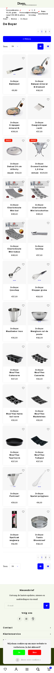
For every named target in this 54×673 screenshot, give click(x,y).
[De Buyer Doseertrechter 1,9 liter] (39, 148)
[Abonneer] (47, 606)
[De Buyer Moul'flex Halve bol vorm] (14, 396)
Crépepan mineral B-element (14, 127)
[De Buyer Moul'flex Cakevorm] (14, 355)
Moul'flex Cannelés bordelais (39, 374)
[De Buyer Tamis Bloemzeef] (39, 519)
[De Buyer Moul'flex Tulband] (39, 437)
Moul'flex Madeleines (39, 415)
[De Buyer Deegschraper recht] (39, 107)
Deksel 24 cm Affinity (14, 168)
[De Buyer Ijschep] (39, 231)
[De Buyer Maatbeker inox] (14, 313)
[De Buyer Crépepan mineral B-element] (14, 107)
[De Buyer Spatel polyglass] (39, 478)
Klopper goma (39, 290)
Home (5, 19)
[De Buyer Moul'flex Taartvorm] (14, 437)
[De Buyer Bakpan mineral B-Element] (39, 66)
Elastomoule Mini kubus (14, 250)
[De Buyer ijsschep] (14, 272)
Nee (35, 652)
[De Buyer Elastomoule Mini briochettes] (39, 190)
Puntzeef (14, 496)
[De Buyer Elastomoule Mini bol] (14, 190)
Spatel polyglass (39, 496)
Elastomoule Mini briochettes (39, 209)
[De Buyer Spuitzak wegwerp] (14, 519)
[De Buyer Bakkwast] (14, 66)
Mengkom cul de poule (39, 332)
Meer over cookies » (31, 660)
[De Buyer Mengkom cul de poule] (39, 313)
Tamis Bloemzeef (39, 539)
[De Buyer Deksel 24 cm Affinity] (14, 148)
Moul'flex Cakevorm (14, 374)
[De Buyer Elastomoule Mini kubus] (14, 231)
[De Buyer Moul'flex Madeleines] (39, 396)
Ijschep (39, 249)
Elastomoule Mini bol (14, 209)
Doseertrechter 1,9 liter (39, 168)
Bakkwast (14, 84)
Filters (28, 39)
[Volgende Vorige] (49, 32)
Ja (19, 652)
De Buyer (24, 19)
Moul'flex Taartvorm (14, 456)
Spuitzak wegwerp (14, 539)
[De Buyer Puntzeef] (14, 478)
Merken (14, 19)
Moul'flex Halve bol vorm (14, 415)
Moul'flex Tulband (39, 456)
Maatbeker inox (14, 331)
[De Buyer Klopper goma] (39, 272)
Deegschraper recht (39, 126)
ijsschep (14, 290)
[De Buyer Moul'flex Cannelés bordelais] (39, 355)
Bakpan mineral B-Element (39, 85)
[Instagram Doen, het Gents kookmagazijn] (26, 619)
